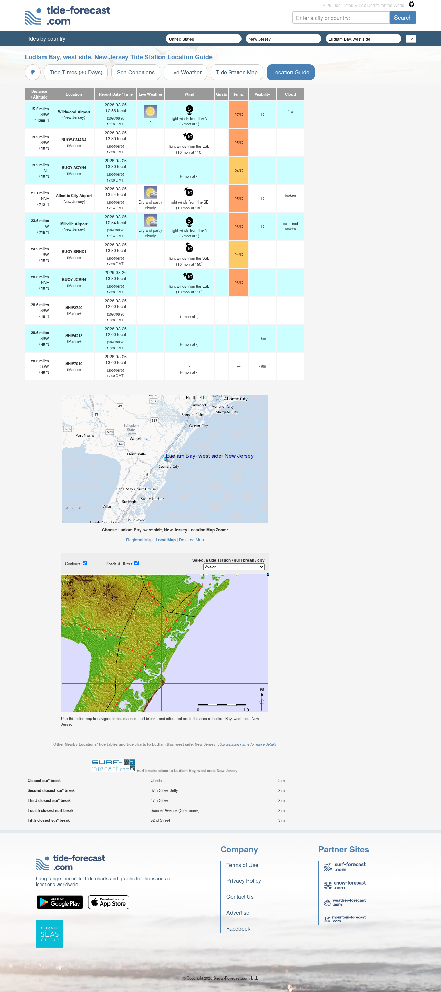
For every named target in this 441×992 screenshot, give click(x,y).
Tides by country (45, 38)
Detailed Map (191, 539)
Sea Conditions (136, 72)
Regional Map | (140, 539)
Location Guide (290, 72)
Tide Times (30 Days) (76, 72)
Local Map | (167, 540)
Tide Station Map (237, 72)
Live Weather (185, 72)
